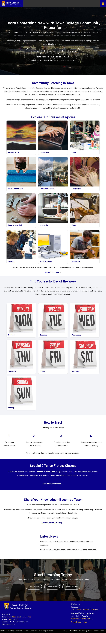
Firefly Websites (73, 631)
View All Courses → (53, 272)
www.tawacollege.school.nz (81, 618)
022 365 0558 (13, 619)
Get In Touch (52, 51)
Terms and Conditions (38, 631)
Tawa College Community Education (84, 609)
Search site (49, 631)
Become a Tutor (71, 51)
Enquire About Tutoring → (53, 523)
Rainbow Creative (93, 631)
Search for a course (79, 622)
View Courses (33, 51)
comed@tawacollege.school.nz (19, 617)
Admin (102, 631)
